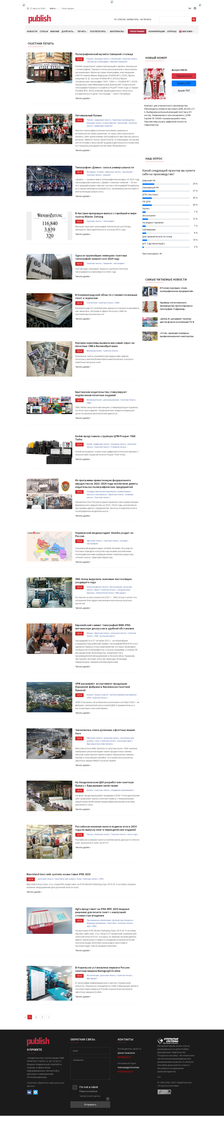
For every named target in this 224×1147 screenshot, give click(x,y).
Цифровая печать (103, 120)
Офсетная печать (113, 172)
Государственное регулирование (101, 491)
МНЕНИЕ (54, 31)
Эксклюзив (116, 59)
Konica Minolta (109, 123)
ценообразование (111, 400)
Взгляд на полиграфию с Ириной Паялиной (107, 62)
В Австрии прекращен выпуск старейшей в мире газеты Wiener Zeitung (106, 214)
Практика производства (123, 120)
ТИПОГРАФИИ (137, 31)
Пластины (111, 923)
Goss (97, 741)
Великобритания (94, 351)
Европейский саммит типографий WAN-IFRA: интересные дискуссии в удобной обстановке (104, 626)
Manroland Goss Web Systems (100, 744)
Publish (90, 59)
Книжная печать (102, 59)
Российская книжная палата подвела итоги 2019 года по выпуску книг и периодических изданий (106, 828)
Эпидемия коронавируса (122, 790)
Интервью (91, 172)
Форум (90, 633)
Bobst (96, 590)
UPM (89, 698)
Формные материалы (96, 923)
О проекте (34, 1049)
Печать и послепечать (97, 495)
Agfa (89, 926)
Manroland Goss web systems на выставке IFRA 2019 (59, 874)
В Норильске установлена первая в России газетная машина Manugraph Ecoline (102, 969)
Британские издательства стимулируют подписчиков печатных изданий (101, 393)
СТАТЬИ (44, 31)
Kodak (89, 444)
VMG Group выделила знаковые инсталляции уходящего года (103, 580)
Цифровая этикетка (103, 126)
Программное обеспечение (99, 920)
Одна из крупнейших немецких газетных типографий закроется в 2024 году (101, 257)
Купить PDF (184, 83)
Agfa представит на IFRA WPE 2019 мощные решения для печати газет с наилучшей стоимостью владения (102, 912)
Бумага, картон (101, 695)
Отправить (90, 1104)
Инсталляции (116, 587)
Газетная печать (129, 59)
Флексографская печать (97, 587)
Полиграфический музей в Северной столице (104, 54)
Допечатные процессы (122, 920)
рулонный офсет (107, 636)
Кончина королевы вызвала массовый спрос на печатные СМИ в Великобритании (104, 344)
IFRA (96, 636)
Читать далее (82, 98)
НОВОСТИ (32, 31)
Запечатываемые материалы (123, 695)
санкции (123, 541)
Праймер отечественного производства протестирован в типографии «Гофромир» (176, 305)
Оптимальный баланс (88, 115)
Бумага (90, 695)
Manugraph (121, 593)
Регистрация (68, 8)
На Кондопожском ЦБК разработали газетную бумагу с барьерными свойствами (104, 783)
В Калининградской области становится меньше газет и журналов (106, 296)
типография (108, 221)
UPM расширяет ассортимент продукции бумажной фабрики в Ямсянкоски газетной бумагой (102, 687)
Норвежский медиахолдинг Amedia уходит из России (104, 534)
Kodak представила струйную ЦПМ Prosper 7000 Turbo (105, 437)
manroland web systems (65, 879)
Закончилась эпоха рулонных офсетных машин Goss (105, 731)
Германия (107, 263)
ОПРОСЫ (171, 31)
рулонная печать (118, 633)
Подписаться (184, 76)
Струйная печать (118, 447)
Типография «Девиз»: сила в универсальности (104, 167)
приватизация (123, 491)
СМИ (117, 303)
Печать (90, 834)
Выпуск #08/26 (179, 70)
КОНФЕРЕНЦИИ (157, 31)
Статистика (92, 303)
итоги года (132, 834)
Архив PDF (184, 90)
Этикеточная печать (105, 593)
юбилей (106, 175)
